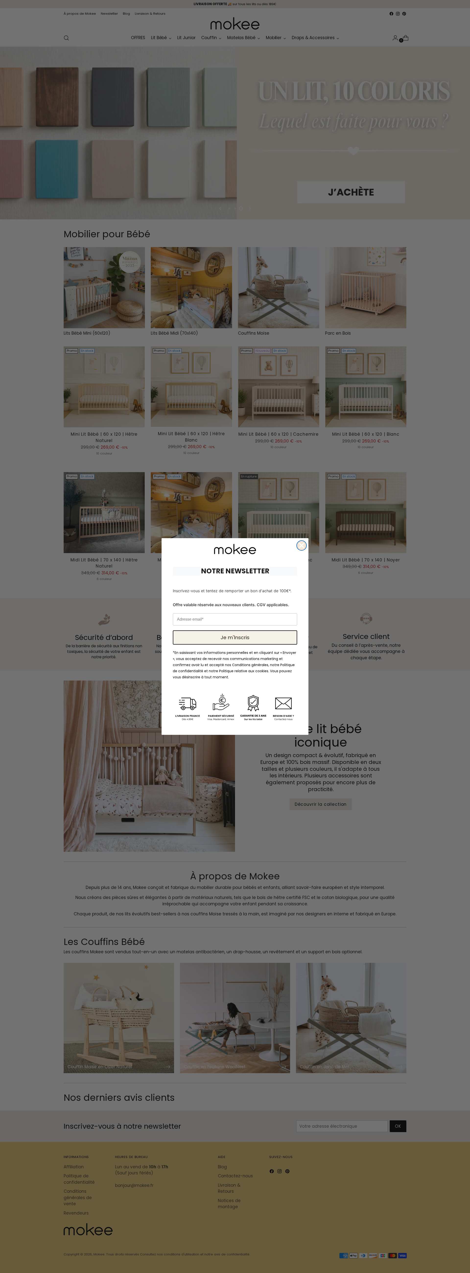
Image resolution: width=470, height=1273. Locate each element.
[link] (235, 549)
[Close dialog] (301, 545)
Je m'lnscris (235, 637)
